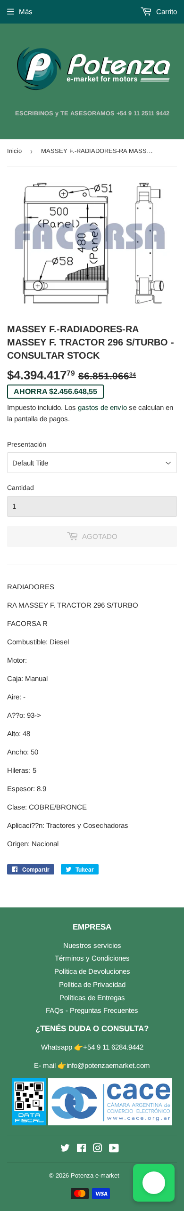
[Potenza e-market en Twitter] (65, 1149)
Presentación (26, 444)
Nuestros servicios (92, 945)
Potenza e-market (95, 1175)
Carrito (165, 12)
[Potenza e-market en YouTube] (114, 1149)
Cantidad (20, 487)
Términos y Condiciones (92, 958)
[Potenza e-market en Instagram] (97, 1149)
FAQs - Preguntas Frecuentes (92, 1010)
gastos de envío (102, 407)
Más (26, 12)
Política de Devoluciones (92, 971)
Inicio (14, 150)
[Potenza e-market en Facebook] (81, 1149)
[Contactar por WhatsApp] (154, 1183)
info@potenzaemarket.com (108, 1065)
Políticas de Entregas (92, 998)
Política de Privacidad (92, 984)
